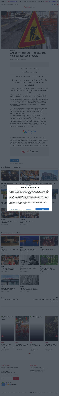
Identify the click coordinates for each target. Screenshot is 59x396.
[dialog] (29, 198)
